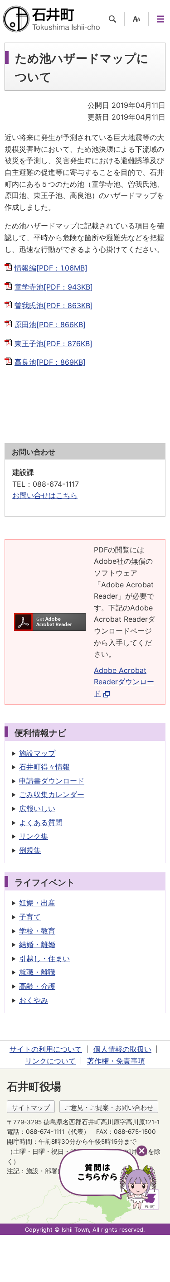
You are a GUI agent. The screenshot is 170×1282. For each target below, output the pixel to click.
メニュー (160, 19)
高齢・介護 (37, 986)
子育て (30, 916)
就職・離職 (37, 972)
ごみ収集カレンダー (51, 794)
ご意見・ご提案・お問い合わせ (108, 1107)
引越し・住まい (44, 958)
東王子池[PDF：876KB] (53, 343)
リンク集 (33, 836)
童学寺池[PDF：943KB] (54, 286)
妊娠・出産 (37, 902)
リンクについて (50, 1060)
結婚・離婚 (37, 944)
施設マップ (37, 753)
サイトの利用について (46, 1049)
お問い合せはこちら (45, 495)
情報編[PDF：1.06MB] (51, 267)
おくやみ (33, 1000)
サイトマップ (31, 1107)
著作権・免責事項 (116, 1060)
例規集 (30, 850)
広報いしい (37, 808)
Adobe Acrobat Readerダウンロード (124, 682)
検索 (112, 19)
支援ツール (136, 19)
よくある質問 (41, 822)
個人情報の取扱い (122, 1049)
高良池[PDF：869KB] (50, 362)
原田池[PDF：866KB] (50, 324)
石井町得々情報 (44, 766)
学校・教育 (37, 930)
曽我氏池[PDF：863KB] (54, 305)
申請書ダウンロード (51, 780)
